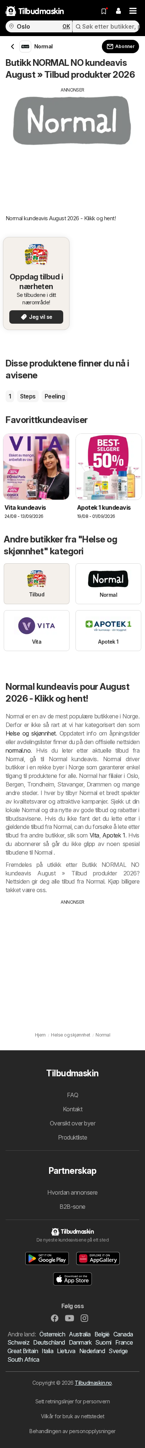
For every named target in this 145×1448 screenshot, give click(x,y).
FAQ (72, 1095)
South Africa (23, 1359)
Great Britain (22, 1351)
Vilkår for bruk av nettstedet (72, 1416)
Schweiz (18, 1342)
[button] (118, 11)
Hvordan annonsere (72, 1192)
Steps (28, 396)
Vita (94, 835)
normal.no (18, 750)
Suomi (103, 1342)
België (102, 1334)
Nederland (92, 1351)
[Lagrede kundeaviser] (103, 11)
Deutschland (49, 1342)
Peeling (55, 396)
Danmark (80, 1342)
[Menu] (133, 11)
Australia (79, 1334)
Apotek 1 (113, 835)
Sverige (118, 1351)
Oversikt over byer (73, 1123)
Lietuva (66, 1351)
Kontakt (72, 1109)
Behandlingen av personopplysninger (72, 1431)
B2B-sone (72, 1206)
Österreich (52, 1334)
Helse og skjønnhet (31, 733)
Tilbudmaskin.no (93, 1383)
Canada (123, 1334)
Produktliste (72, 1137)
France (124, 1342)
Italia (47, 1351)
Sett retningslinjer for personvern (72, 1401)
